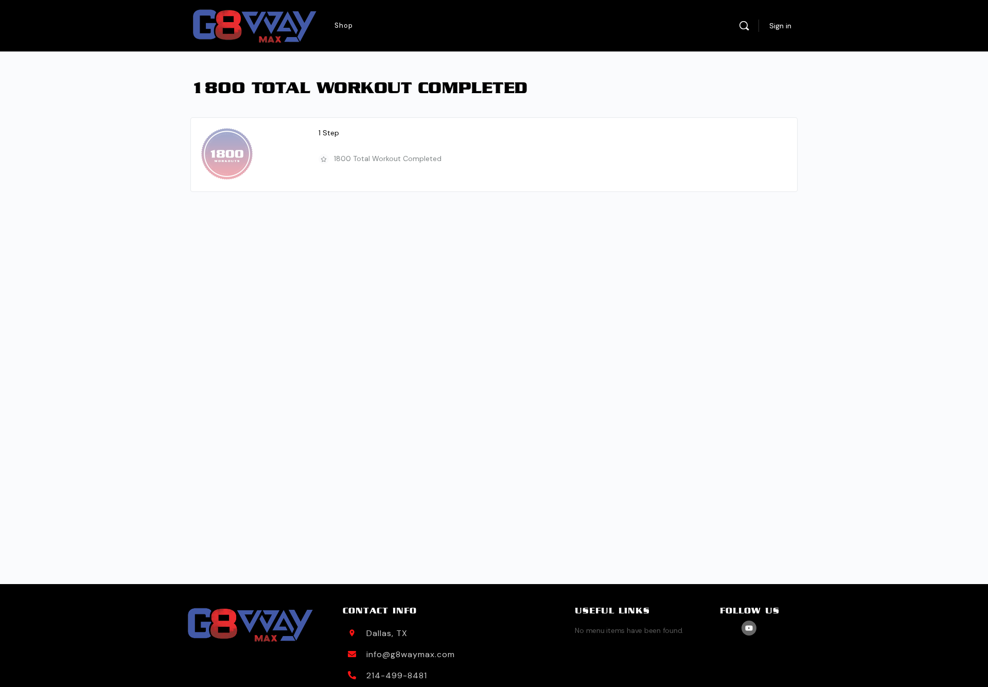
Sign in (780, 25)
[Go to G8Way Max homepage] (254, 26)
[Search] (744, 26)
